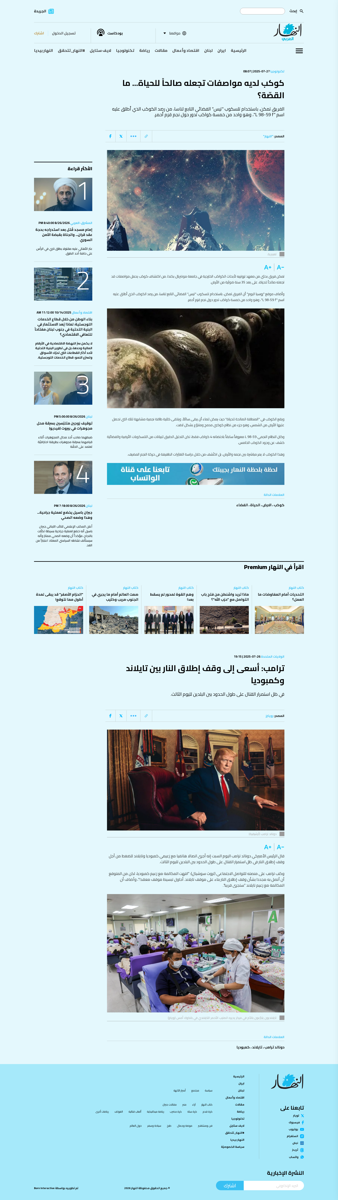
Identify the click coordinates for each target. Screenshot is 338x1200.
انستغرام (292, 1136)
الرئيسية (238, 50)
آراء (194, 1104)
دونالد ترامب (274, 1047)
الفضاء (242, 505)
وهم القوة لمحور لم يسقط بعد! (172, 597)
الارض (266, 505)
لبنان (208, 50)
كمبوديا (243, 1047)
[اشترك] (196, 474)
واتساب (293, 1157)
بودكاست (115, 33)
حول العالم (136, 1125)
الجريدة (40, 11)
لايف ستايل (100, 50)
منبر (184, 1104)
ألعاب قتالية (135, 1111)
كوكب (279, 505)
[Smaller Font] (279, 267)
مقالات (161, 50)
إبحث (293, 11)
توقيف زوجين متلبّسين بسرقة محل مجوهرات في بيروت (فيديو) (64, 425)
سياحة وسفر (154, 1125)
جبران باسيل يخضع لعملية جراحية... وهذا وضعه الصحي (64, 515)
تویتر (296, 1116)
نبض (295, 1143)
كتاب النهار (296, 588)
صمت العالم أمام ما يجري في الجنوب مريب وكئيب (115, 597)
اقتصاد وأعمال (185, 50)
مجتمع (195, 1090)
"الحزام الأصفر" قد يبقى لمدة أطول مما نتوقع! (59, 597)
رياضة (144, 50)
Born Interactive (44, 1188)
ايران (222, 50)
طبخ (169, 1125)
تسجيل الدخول (64, 33)
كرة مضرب (176, 1111)
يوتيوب (293, 1129)
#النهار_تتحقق (71, 50)
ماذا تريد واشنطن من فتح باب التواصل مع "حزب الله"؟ (225, 597)
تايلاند (257, 1047)
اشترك (39, 33)
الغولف (118, 1111)
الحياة (255, 505)
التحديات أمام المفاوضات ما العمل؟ (281, 597)
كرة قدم (207, 1111)
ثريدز (295, 1150)
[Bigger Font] (268, 267)
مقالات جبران (170, 1104)
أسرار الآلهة (179, 1090)
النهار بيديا (43, 50)
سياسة (208, 1090)
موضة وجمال (184, 1125)
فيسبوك (294, 1122)
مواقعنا (174, 33)
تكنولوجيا (125, 50)
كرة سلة (192, 1111)
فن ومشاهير (205, 1125)
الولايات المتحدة (272, 656)
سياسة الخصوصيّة (232, 1146)
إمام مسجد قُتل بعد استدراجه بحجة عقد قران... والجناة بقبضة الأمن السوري (63, 234)
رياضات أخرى (102, 1111)
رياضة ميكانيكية (155, 1111)
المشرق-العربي (81, 223)
